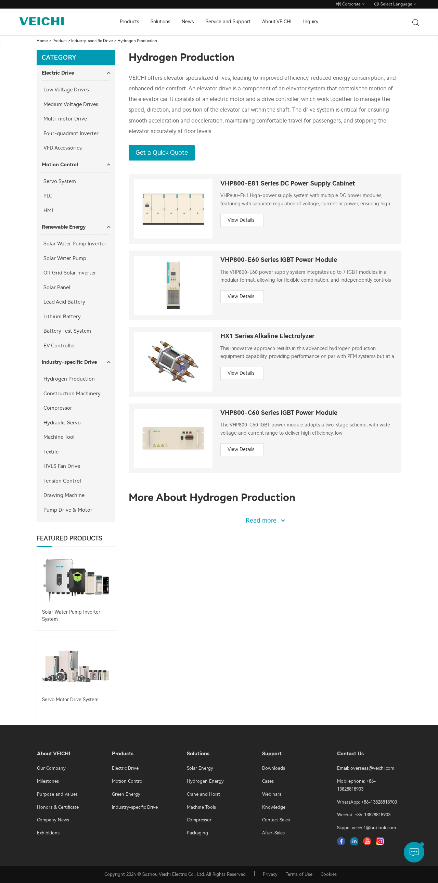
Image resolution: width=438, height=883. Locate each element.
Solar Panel (56, 287)
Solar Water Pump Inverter (74, 244)
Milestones (48, 781)
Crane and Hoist (203, 794)
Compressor (57, 408)
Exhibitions (48, 832)
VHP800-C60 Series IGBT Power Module (278, 413)
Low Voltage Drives (66, 90)
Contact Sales (276, 819)
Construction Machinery (72, 394)
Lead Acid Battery (64, 302)
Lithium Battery (62, 316)
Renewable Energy (64, 227)
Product (59, 40)
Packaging (197, 832)
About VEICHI (277, 22)
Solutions (160, 22)
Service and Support (228, 22)
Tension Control (62, 481)
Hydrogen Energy (205, 781)
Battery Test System (67, 331)
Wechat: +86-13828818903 (363, 814)
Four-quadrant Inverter (71, 133)
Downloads (273, 768)
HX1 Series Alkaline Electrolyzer (267, 336)
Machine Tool (59, 437)
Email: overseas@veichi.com (365, 768)
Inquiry (310, 22)
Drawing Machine (64, 495)
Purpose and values (57, 794)
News (188, 22)
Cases (268, 781)
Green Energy (126, 794)
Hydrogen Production (137, 40)
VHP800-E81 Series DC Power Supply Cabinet (287, 183)
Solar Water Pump (64, 258)
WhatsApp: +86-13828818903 (367, 802)
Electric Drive (58, 73)
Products (129, 22)
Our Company (51, 768)
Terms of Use (299, 874)
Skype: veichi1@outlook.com (366, 827)
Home (42, 40)
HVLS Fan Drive (61, 466)
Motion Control (60, 165)
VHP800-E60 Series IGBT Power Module (278, 260)
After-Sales (273, 832)
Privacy (270, 874)
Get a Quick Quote (162, 152)
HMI (48, 210)
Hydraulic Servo (62, 423)
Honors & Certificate (58, 807)
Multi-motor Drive (65, 119)
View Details (241, 220)
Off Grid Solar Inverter (69, 273)
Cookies (329, 874)
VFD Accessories (62, 148)
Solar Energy (200, 768)
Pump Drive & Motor (67, 510)
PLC (47, 196)
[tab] (76, 73)
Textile (51, 452)
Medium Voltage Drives (70, 104)
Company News (53, 819)
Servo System (59, 181)
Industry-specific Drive (92, 40)
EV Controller (59, 346)
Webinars (271, 794)
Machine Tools (201, 807)
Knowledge (273, 807)
